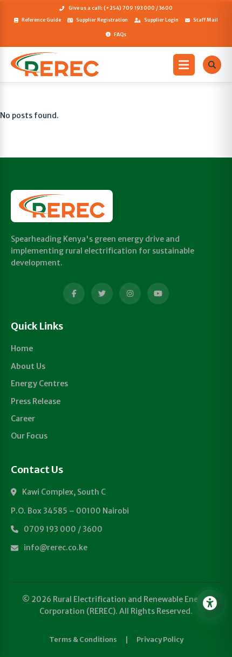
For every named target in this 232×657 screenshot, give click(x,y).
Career (23, 418)
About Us (28, 366)
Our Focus (29, 436)
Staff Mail (205, 20)
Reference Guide (41, 20)
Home (22, 348)
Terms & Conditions (83, 639)
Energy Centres (39, 383)
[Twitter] (102, 293)
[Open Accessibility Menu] (209, 603)
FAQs (120, 34)
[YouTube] (158, 293)
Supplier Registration (102, 20)
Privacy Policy (160, 639)
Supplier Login (161, 20)
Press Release (35, 401)
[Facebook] (74, 293)
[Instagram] (130, 293)
